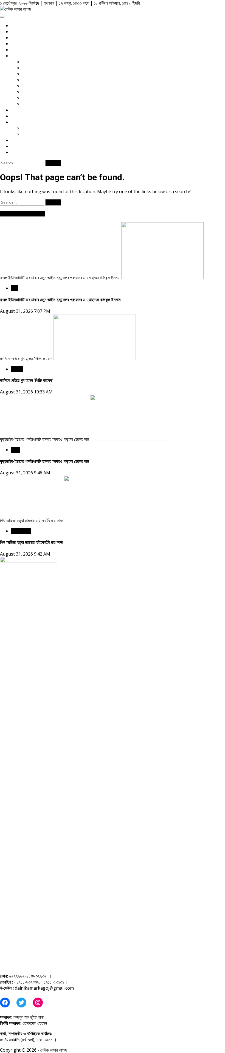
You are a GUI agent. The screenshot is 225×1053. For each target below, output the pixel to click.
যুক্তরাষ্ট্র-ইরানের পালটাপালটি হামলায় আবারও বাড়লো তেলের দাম (44, 439)
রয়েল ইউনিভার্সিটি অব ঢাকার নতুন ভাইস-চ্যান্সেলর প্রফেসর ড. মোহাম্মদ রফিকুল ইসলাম (60, 278)
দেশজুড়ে (17, 369)
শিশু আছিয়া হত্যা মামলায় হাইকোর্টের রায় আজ (31, 520)
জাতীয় (15, 450)
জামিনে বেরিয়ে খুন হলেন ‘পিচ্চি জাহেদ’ (26, 359)
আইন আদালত (21, 531)
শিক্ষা (14, 288)
